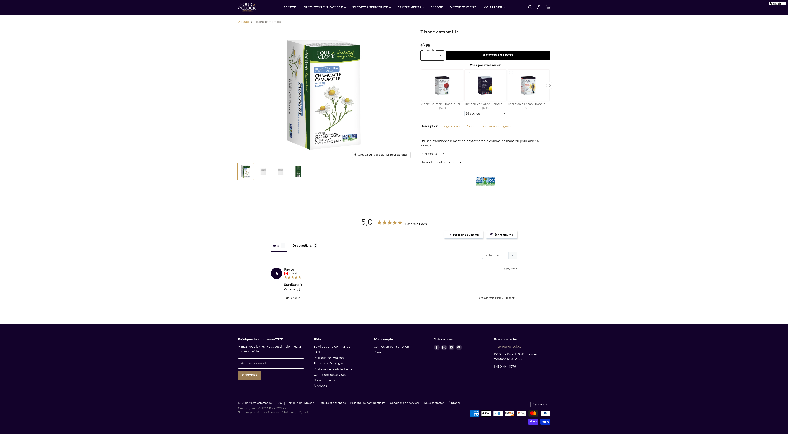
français (538, 404)
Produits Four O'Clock (324, 7)
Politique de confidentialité (333, 369)
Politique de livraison (329, 358)
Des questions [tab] (302, 245)
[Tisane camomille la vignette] (246, 171)
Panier (378, 352)
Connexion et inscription (391, 347)
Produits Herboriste (370, 7)
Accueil (290, 7)
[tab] (429, 127)
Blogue (437, 7)
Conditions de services (330, 375)
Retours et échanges (328, 363)
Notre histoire (463, 7)
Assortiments (409, 7)
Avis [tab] (276, 245)
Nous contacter (325, 380)
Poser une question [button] (466, 234)
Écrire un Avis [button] (504, 234)
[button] (508, 298)
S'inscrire (249, 375)
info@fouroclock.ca (507, 347)
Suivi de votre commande (332, 347)
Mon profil (493, 7)
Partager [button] (294, 298)
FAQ (317, 352)
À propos (320, 386)
